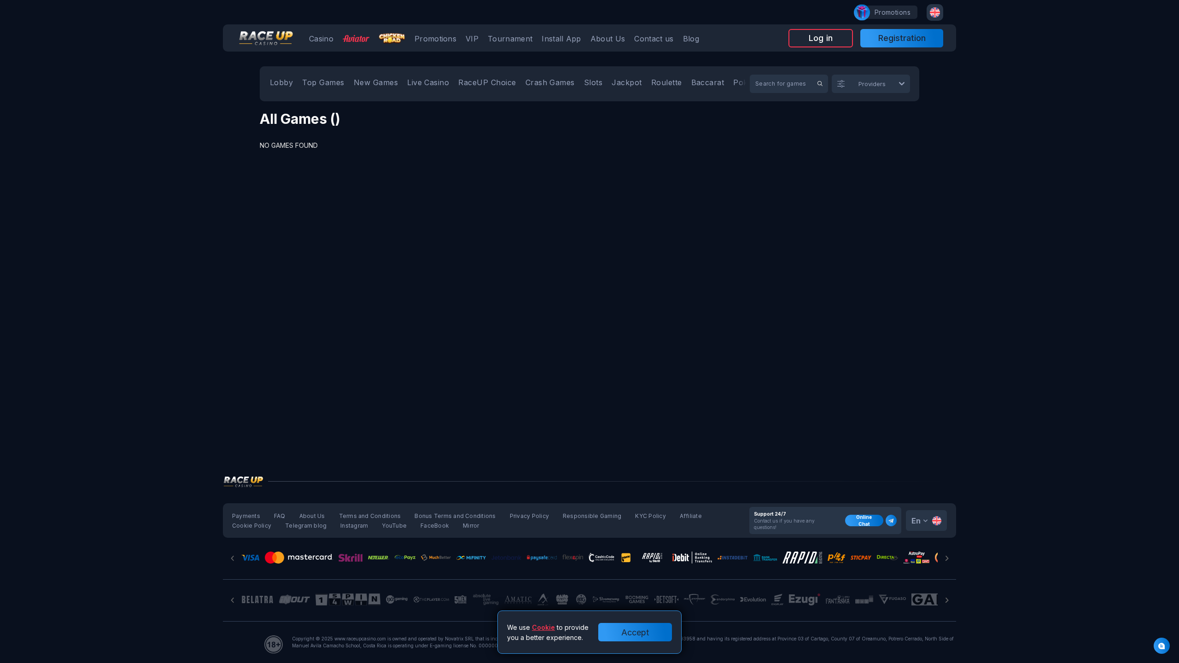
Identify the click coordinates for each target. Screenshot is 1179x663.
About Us (312, 515)
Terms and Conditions (370, 515)
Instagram (354, 525)
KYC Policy (650, 515)
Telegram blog (306, 525)
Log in (821, 38)
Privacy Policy (529, 515)
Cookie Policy (251, 525)
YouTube (394, 525)
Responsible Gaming (592, 515)
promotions (893, 12)
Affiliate (691, 515)
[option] (281, 83)
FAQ (280, 515)
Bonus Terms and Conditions (455, 515)
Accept (635, 632)
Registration (902, 38)
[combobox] (935, 12)
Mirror (471, 525)
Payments (246, 515)
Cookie (543, 627)
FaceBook (434, 525)
